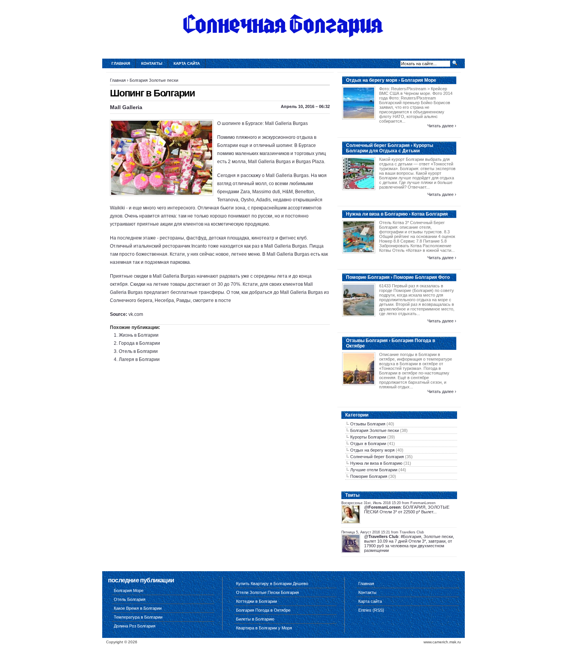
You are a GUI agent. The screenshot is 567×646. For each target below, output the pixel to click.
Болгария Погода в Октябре (263, 610)
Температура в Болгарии (138, 617)
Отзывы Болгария (367, 424)
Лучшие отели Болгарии (373, 469)
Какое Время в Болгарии (138, 608)
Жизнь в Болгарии (139, 335)
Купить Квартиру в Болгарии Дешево (272, 583)
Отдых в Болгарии (368, 443)
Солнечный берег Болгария (377, 456)
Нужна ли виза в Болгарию (376, 463)
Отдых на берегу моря (372, 450)
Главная (120, 63)
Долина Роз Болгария (134, 626)
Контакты (151, 63)
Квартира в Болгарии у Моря (264, 628)
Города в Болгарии (139, 343)
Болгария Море (128, 590)
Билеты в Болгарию (255, 619)
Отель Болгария (129, 599)
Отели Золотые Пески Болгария (267, 592)
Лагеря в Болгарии (139, 359)
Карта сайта (187, 63)
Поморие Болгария (368, 476)
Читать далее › (441, 125)
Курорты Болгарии (368, 437)
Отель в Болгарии (138, 351)
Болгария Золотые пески (154, 80)
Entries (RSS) (371, 610)
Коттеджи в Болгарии (256, 601)
